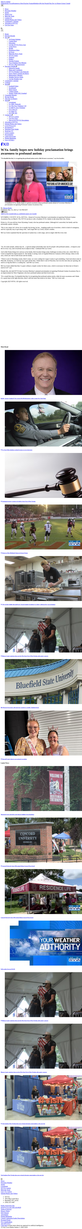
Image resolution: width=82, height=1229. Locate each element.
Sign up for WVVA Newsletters (19, 120)
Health (11, 48)
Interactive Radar (14, 68)
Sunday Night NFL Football (18, 93)
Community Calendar (11, 21)
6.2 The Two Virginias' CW (17, 106)
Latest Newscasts (10, 136)
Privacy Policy (5, 1211)
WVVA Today (13, 55)
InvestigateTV (9, 127)
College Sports (13, 91)
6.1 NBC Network (15, 104)
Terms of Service (6, 1209)
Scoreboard (12, 88)
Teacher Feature (29, 3)
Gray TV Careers (6, 1192)
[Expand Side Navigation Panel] (2, 5)
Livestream (12, 102)
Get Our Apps (9, 25)
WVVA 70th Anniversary (17, 64)
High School (13, 90)
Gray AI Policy (9, 140)
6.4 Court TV (13, 109)
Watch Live (8, 14)
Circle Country (9, 133)
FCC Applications (6, 1222)
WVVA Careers (14, 117)
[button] (8, 37)
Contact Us (8, 18)
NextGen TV (9, 131)
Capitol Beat (13, 41)
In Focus (10, 3)
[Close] (2, 30)
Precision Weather (10, 11)
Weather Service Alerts (16, 77)
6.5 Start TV (13, 111)
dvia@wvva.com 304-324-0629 (11, 1207)
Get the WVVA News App (17, 45)
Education (12, 43)
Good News (12, 46)
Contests (7, 82)
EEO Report (5, 1213)
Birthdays (37, 3)
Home (7, 34)
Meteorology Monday (16, 75)
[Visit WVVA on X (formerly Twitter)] (4, 145)
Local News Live (10, 126)
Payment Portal (5, 1220)
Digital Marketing (10, 138)
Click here (4, 1225)
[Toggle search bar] (1, 28)
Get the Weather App (15, 79)
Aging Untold (65, 3)
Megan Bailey (7, 208)
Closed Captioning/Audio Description (13, 1218)
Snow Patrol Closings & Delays (19, 73)
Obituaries (4, 3)
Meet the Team (9, 16)
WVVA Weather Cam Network (19, 72)
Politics (11, 59)
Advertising (4, 1215)
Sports (7, 12)
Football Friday (13, 86)
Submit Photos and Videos (13, 20)
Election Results (10, 36)
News (6, 9)
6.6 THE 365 (13, 113)
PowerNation (9, 135)
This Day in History (55, 3)
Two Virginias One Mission (17, 63)
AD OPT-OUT (5, 1224)
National (11, 57)
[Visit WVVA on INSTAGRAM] (7, 145)
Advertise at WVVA (11, 23)
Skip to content (5, 1)
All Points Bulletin (14, 39)
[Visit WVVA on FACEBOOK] (2, 145)
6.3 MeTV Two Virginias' (17, 108)
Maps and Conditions (15, 70)
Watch (7, 100)
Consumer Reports (11, 95)
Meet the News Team (15, 54)
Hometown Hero (18, 3)
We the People (44, 3)
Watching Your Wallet (12, 129)
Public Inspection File (7, 1206)
